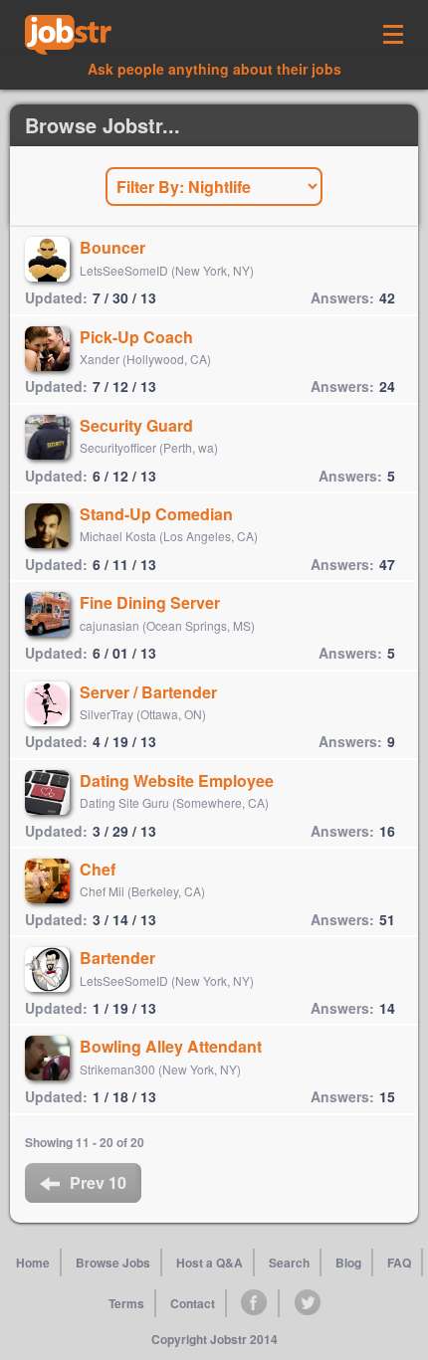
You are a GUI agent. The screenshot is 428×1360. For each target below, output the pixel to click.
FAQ (399, 1262)
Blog (348, 1262)
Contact (192, 1303)
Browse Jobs (113, 1262)
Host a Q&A (209, 1262)
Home (33, 1262)
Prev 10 (98, 1182)
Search (289, 1262)
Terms (126, 1303)
